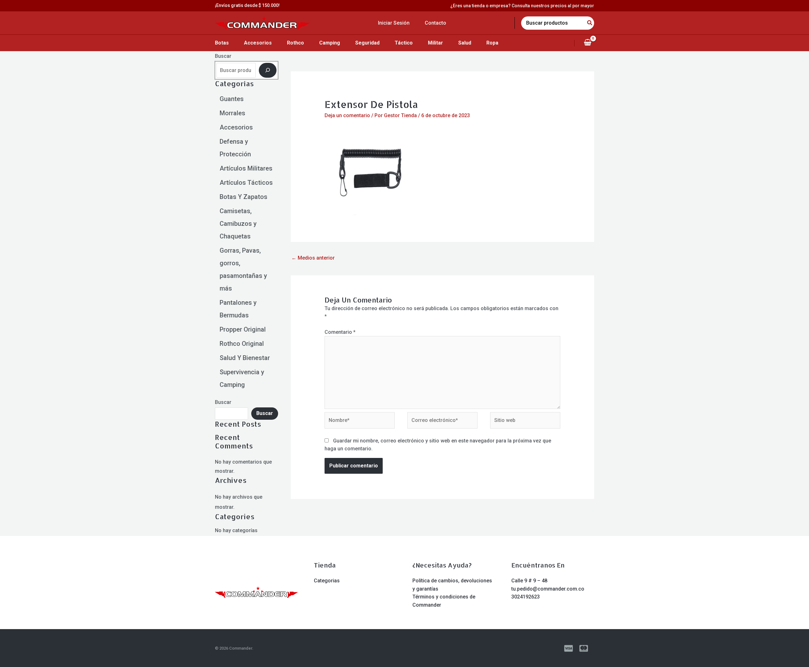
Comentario (340, 332)
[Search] (590, 23)
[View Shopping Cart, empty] (587, 43)
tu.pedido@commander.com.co (547, 589)
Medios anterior (313, 258)
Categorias (327, 581)
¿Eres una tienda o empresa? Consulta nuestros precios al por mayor (522, 5)
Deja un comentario (347, 115)
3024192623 (525, 597)
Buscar (223, 56)
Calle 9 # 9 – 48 (529, 581)
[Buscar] (268, 70)
